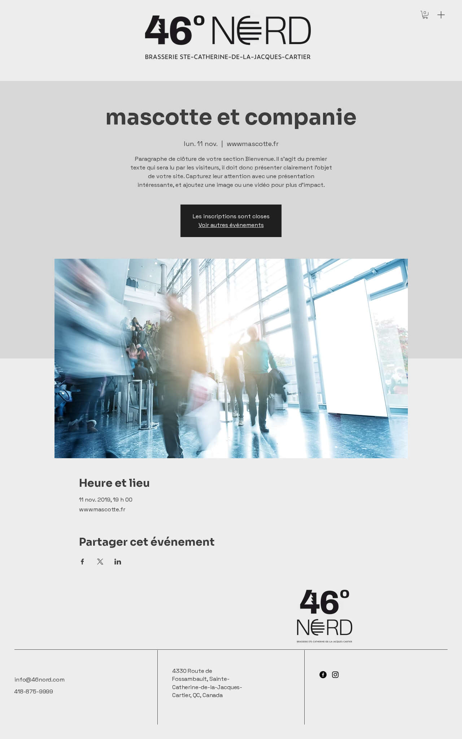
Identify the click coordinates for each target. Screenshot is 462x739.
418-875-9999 (33, 691)
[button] (425, 15)
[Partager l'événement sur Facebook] (82, 561)
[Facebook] (323, 674)
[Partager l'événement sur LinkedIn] (117, 561)
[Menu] (441, 15)
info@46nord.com (39, 679)
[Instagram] (335, 674)
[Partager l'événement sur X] (100, 561)
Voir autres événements (231, 225)
